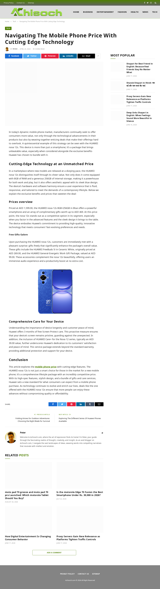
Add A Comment (54, 552)
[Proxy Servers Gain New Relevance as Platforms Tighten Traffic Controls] (80, 519)
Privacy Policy (8, 3)
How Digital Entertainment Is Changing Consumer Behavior (28, 538)
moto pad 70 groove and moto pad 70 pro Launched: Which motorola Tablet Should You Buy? (27, 495)
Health (134, 12)
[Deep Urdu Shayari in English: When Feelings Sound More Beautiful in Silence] (117, 115)
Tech (154, 12)
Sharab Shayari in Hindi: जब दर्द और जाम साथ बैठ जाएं (140, 84)
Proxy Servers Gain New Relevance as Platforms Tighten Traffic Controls (78, 538)
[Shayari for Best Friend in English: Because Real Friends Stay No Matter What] (117, 67)
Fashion (122, 12)
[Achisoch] (36, 12)
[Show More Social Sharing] (98, 56)
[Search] (155, 3)
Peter (15, 49)
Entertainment (105, 12)
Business (88, 12)
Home (76, 12)
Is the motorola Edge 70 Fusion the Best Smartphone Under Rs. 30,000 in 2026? (79, 494)
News (145, 12)
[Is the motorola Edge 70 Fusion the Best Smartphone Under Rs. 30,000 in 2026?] (80, 475)
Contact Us (21, 3)
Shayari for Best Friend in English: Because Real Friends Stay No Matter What (139, 68)
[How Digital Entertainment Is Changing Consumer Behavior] (28, 519)
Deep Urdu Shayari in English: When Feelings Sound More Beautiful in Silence (139, 117)
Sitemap (31, 3)
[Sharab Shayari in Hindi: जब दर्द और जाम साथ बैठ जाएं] (117, 86)
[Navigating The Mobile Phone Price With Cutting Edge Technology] (54, 94)
